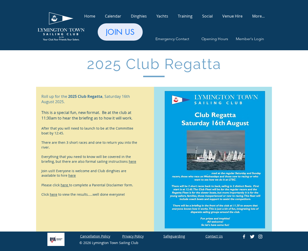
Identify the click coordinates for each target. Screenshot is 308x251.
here (132, 161)
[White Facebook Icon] (244, 236)
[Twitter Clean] (252, 236)
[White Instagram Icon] (260, 236)
